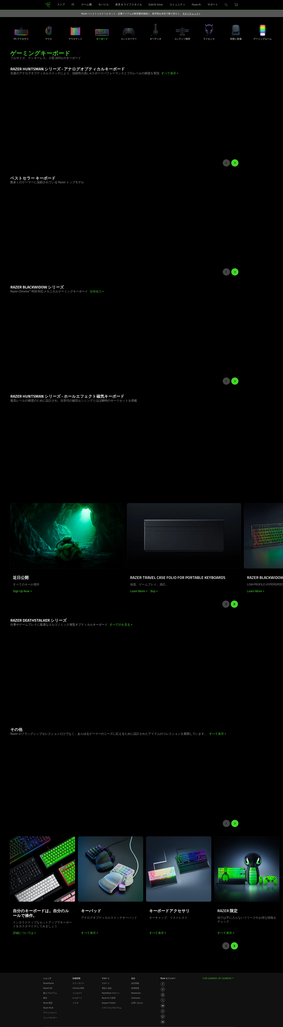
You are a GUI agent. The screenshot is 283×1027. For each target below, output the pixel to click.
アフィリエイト (50, 1013)
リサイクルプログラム (112, 1008)
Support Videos (108, 1003)
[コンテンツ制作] (182, 30)
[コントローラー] (128, 30)
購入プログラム (50, 993)
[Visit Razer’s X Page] (162, 1000)
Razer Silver (48, 1008)
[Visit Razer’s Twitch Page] (162, 1016)
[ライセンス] (209, 30)
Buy (154, 591)
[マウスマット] (75, 30)
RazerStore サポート (111, 993)
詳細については (24, 933)
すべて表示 (89, 933)
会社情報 (135, 983)
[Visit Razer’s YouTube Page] (162, 1005)
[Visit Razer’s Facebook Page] (162, 984)
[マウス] (48, 30)
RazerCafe (47, 988)
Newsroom (136, 993)
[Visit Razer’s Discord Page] (162, 1022)
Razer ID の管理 (108, 998)
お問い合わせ (137, 1003)
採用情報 (135, 988)
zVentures (135, 998)
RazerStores (48, 983)
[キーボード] (102, 30)
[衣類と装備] (235, 30)
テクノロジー (78, 983)
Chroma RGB (78, 988)
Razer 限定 (48, 1003)
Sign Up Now (22, 591)
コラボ (75, 1003)
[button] (236, 4)
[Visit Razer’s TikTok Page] (162, 1011)
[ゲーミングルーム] (262, 30)
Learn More (138, 591)
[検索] (226, 4)
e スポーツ (77, 998)
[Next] (234, 163)
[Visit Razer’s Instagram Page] (162, 989)
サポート (106, 983)
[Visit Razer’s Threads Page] (162, 995)
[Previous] (226, 163)
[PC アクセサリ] (21, 30)
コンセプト (77, 993)
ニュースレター (50, 1018)
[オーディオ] (155, 30)
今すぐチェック (191, 13)
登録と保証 (107, 988)
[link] (48, 4)
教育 (45, 998)
